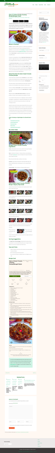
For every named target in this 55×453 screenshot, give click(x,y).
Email (40, 81)
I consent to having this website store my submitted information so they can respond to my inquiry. (44, 87)
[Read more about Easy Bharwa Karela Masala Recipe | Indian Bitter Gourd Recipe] (8, 382)
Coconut (27, 49)
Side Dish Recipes (21, 17)
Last (42, 80)
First (39, 80)
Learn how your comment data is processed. (22, 432)
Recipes (36, 4)
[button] (4, 1)
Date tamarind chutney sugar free (15, 127)
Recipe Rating (11, 403)
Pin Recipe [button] (27, 276)
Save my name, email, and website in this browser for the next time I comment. (21, 425)
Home (33, 4)
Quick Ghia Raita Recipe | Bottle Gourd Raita (20, 387)
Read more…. (44, 42)
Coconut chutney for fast (14, 122)
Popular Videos (41, 4)
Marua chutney (13, 125)
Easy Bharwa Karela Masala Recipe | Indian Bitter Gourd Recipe (8, 390)
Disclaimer (31, 451)
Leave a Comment (11, 17)
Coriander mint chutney (22, 51)
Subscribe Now (41, 90)
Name (40, 77)
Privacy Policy (20, 451)
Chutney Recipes (16, 17)
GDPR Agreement (41, 84)
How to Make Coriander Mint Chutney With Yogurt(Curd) (14, 388)
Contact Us (48, 4)
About (45, 4)
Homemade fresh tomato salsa (15, 120)
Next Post (34, 372)
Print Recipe (15, 276)
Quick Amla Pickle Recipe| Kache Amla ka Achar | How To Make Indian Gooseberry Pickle (29, 384)
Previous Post (7, 372)
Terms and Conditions (26, 451)
